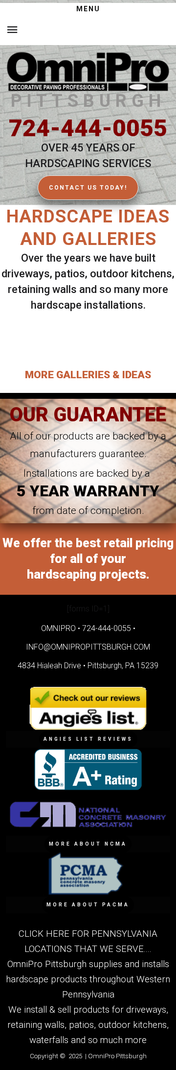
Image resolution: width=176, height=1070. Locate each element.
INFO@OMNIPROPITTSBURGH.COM (88, 647)
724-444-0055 (88, 128)
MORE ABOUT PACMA (88, 904)
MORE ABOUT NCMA (88, 844)
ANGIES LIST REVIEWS (88, 739)
